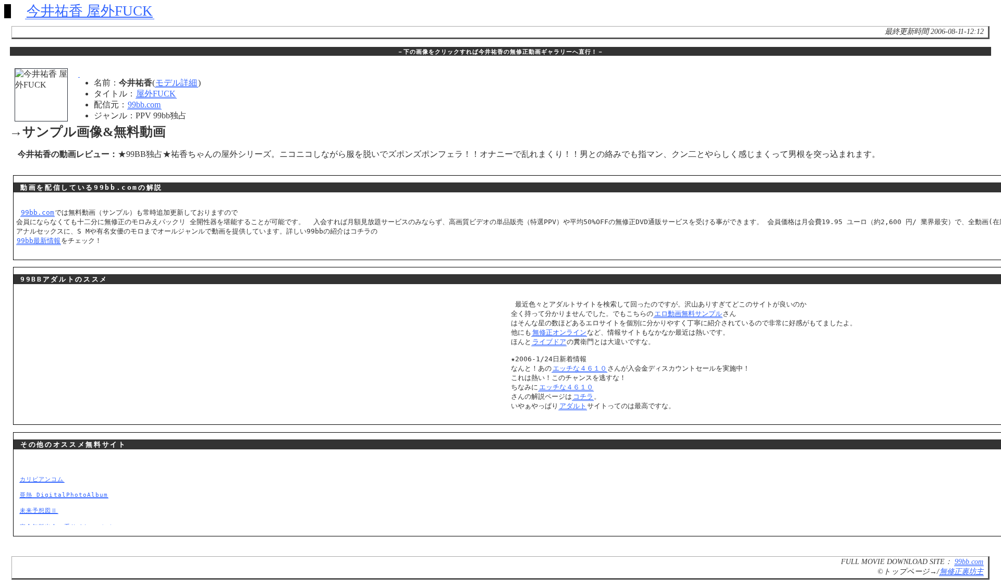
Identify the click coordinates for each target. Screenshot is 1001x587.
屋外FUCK (156, 93)
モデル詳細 (176, 82)
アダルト (573, 406)
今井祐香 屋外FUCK (90, 11)
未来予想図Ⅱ (38, 510)
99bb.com (144, 104)
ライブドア (549, 342)
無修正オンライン (559, 332)
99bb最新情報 (38, 240)
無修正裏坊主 (961, 571)
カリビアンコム (42, 479)
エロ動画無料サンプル (688, 313)
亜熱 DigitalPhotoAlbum (64, 495)
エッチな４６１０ (580, 368)
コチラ (583, 396)
